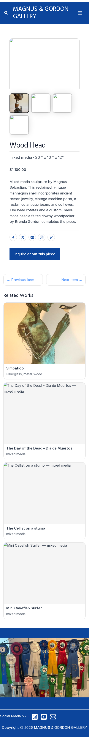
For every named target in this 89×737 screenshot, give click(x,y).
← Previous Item (20, 280)
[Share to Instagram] (41, 237)
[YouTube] (44, 717)
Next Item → (71, 280)
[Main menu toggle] (80, 13)
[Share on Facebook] (13, 237)
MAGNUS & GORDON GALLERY (40, 12)
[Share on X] (22, 237)
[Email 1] (53, 717)
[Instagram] (35, 717)
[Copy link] (51, 237)
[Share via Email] (32, 237)
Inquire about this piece (34, 254)
